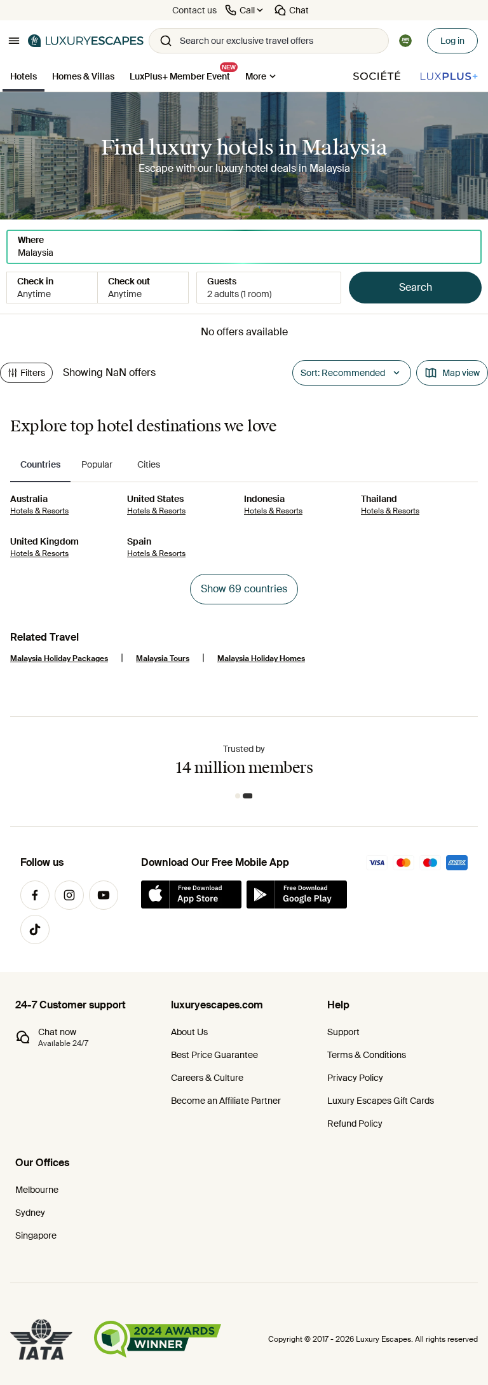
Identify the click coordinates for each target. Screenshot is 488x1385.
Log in (452, 40)
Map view (461, 373)
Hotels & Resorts (39, 511)
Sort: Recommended (343, 373)
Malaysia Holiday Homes (261, 658)
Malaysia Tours (162, 658)
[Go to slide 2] (250, 796)
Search (415, 287)
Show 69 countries (244, 588)
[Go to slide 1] (240, 796)
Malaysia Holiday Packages (59, 658)
